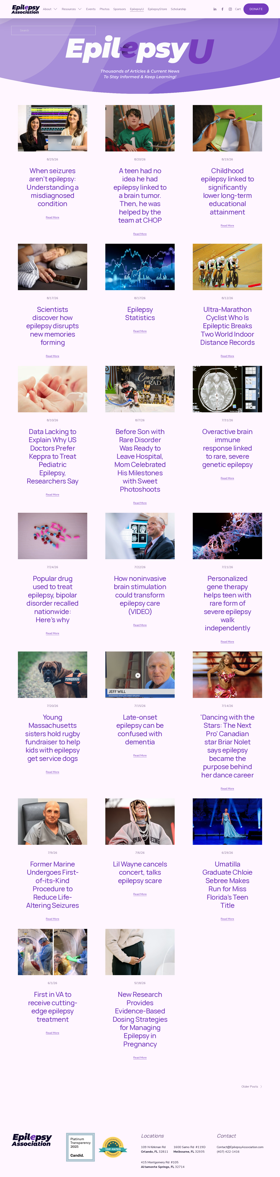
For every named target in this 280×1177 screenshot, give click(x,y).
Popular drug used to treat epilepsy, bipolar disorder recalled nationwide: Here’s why (52, 598)
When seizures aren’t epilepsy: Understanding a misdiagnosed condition (52, 187)
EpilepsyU (137, 9)
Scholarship (178, 9)
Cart (238, 9)
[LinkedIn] (215, 9)
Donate (256, 9)
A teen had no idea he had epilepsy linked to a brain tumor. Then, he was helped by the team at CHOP (140, 195)
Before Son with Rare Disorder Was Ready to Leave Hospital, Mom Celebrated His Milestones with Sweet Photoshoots (140, 460)
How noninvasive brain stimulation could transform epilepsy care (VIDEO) (140, 594)
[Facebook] (222, 9)
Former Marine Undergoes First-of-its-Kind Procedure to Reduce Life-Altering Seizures (52, 884)
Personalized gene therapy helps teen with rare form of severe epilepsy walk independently (227, 602)
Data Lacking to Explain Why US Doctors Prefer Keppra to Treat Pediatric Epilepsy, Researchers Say (52, 456)
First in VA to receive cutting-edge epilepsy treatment (52, 1006)
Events (91, 9)
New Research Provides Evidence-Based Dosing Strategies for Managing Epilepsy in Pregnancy (140, 1018)
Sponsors (119, 9)
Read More (52, 217)
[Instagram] (230, 9)
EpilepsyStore (157, 9)
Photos (105, 9)
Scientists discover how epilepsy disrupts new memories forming (52, 325)
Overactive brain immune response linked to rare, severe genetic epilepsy (227, 448)
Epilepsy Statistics (140, 313)
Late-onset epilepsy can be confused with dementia (140, 729)
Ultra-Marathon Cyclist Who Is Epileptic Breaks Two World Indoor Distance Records (227, 325)
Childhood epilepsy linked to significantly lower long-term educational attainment (227, 191)
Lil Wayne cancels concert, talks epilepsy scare (140, 872)
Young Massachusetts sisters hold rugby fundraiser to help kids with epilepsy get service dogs (52, 737)
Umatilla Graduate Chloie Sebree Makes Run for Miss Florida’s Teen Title (227, 884)
